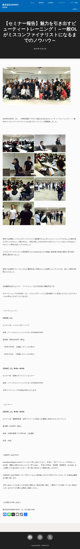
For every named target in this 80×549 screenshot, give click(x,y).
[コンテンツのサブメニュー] (65, 2)
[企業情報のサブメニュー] (53, 2)
